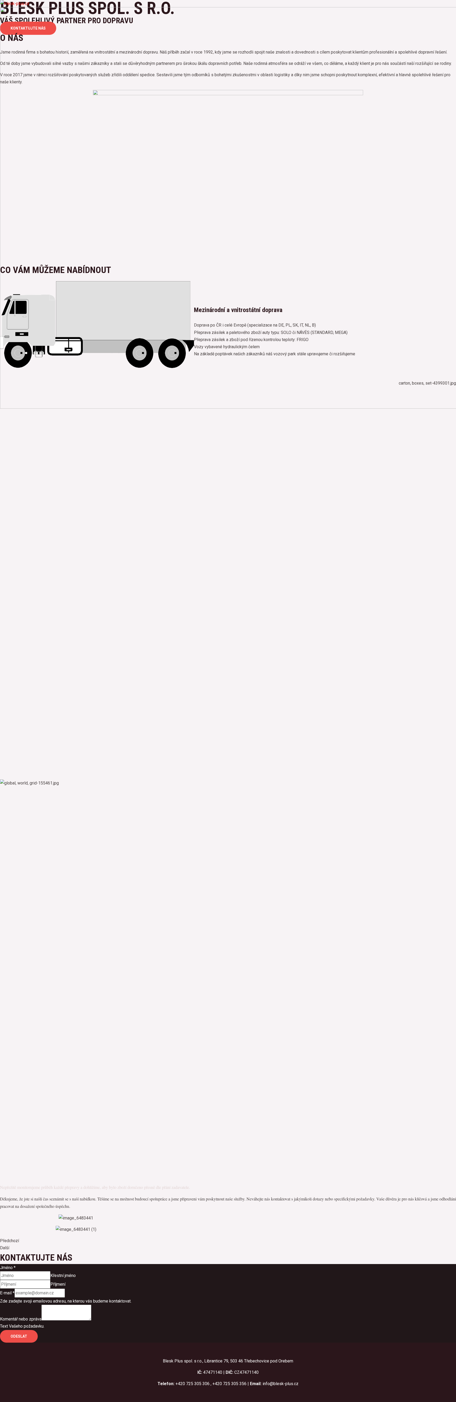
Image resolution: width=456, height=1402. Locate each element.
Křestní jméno (63, 1275)
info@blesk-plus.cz (280, 1383)
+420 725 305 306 (192, 1383)
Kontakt (18, 450)
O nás (16, 426)
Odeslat (19, 1336)
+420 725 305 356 (229, 1383)
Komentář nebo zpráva (20, 1319)
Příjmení (57, 1284)
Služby (17, 434)
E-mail (7, 1292)
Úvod (15, 418)
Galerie (17, 442)
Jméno (8, 1267)
